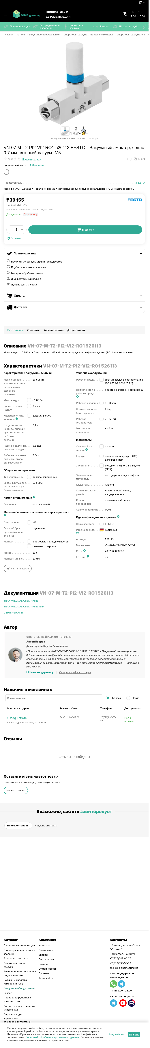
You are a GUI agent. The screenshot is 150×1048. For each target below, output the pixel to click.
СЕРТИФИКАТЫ (13, 612)
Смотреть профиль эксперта (75, 672)
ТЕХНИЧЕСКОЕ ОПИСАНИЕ (21, 600)
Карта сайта (46, 978)
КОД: (130, 159)
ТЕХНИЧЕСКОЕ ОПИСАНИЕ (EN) (24, 606)
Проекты (44, 973)
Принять (134, 1034)
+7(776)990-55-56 (120, 963)
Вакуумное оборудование (19, 988)
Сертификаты (47, 959)
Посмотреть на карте (122, 953)
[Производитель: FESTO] (135, 199)
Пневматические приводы (19, 945)
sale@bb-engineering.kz (124, 967)
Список (116, 697)
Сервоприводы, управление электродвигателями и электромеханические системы (17, 1022)
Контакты (44, 945)
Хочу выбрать (117, 1034)
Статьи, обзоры (48, 968)
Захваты (9, 992)
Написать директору (41, 672)
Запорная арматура (16, 958)
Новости (43, 964)
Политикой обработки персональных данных (52, 1037)
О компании (46, 950)
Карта (135, 697)
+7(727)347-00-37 (120, 958)
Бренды (43, 954)
